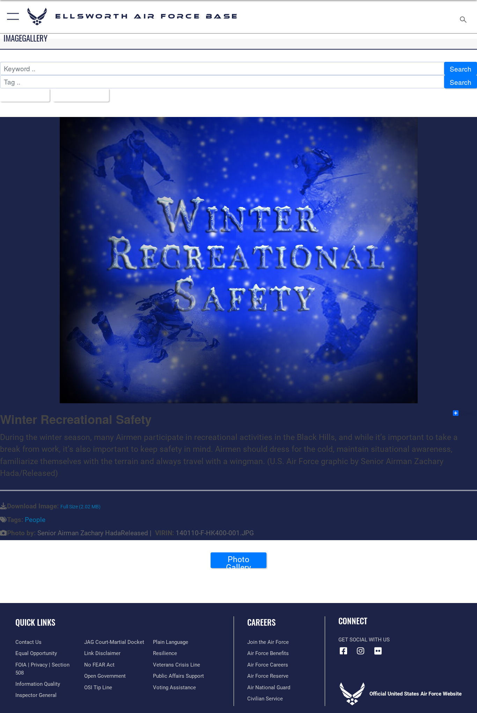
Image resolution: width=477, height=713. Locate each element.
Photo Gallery (238, 561)
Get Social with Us (364, 640)
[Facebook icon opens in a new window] (343, 651)
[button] (11, 16)
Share (468, 413)
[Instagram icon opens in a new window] (360, 651)
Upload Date (78, 95)
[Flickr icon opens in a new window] (378, 651)
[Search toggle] (464, 16)
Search (460, 68)
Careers (261, 622)
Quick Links (35, 622)
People (35, 520)
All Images (22, 95)
